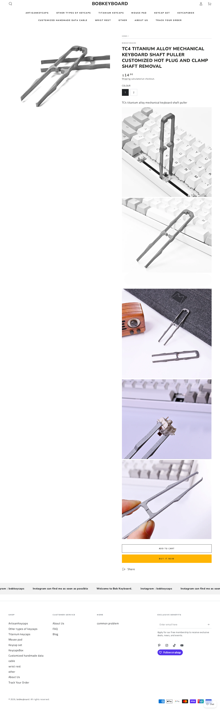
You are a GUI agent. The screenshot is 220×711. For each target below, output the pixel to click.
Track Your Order (19, 682)
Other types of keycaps (23, 629)
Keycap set (15, 645)
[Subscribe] (209, 624)
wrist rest (15, 666)
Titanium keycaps (19, 634)
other (12, 672)
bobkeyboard (129, 43)
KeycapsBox (16, 650)
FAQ (55, 629)
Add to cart (166, 548)
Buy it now (166, 558)
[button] (10, 3)
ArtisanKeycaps (18, 623)
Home (124, 36)
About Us (14, 677)
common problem (108, 623)
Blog (55, 634)
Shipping (126, 78)
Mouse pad (15, 639)
